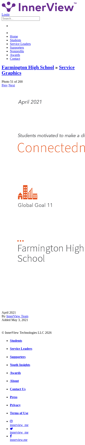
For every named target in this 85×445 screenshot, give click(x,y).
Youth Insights (20, 365)
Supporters (17, 47)
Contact (15, 58)
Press (13, 397)
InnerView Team (17, 316)
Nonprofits (17, 51)
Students (15, 40)
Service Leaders (20, 44)
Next (11, 85)
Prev (5, 85)
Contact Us (18, 389)
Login (5, 14)
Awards (15, 55)
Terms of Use (19, 413)
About (14, 381)
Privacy (15, 405)
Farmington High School (28, 67)
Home (14, 36)
